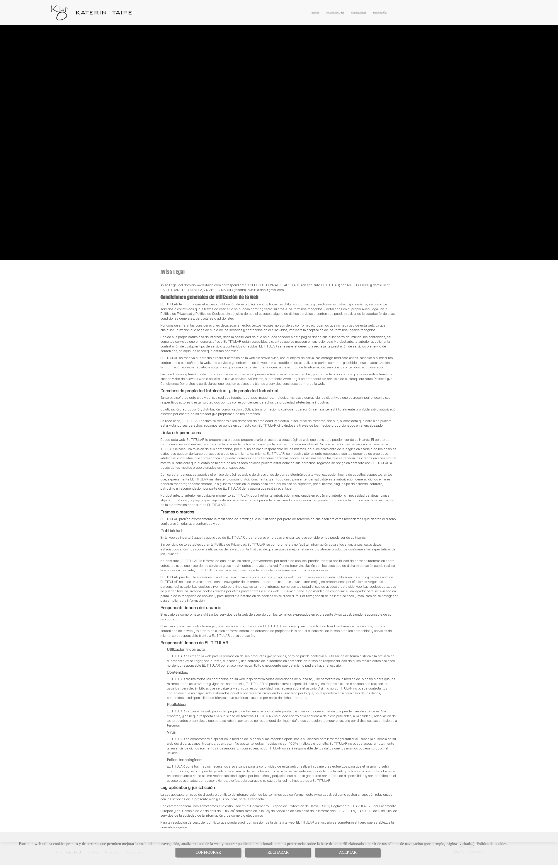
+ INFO (25, 182)
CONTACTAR (358, 12)
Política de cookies (492, 843)
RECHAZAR (278, 852)
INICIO (315, 12)
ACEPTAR (348, 852)
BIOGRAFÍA (380, 12)
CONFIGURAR (208, 852)
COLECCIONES (335, 12)
